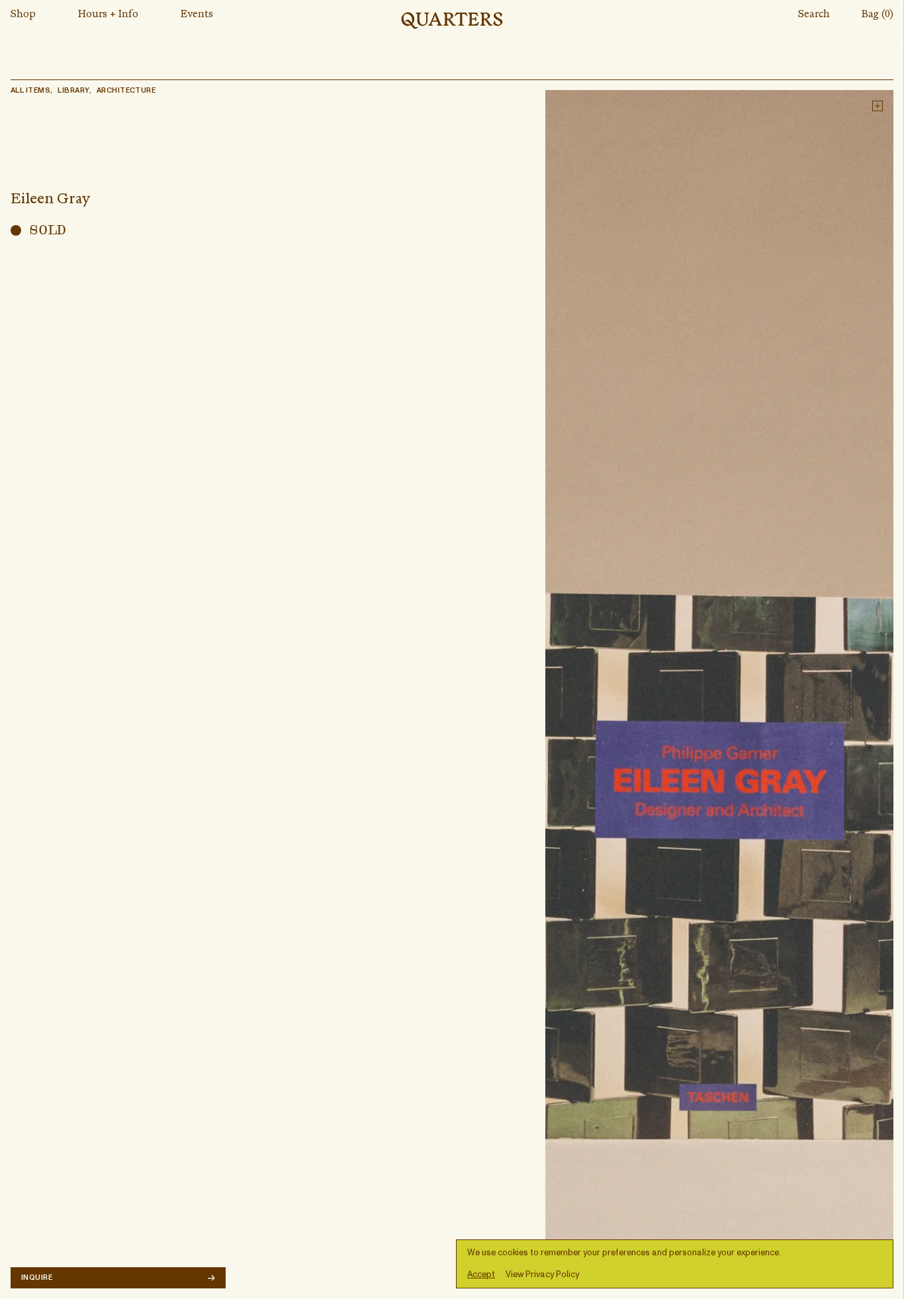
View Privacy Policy (542, 1275)
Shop (23, 14)
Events (197, 14)
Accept (481, 1275)
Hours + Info (108, 14)
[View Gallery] (719, 689)
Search (814, 14)
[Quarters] (452, 20)
